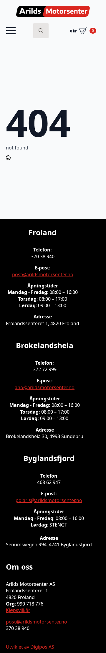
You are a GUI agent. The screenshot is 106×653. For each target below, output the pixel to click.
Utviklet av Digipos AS (30, 647)
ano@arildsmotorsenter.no (44, 387)
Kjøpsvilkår (18, 610)
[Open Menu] (11, 30)
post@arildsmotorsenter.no (42, 274)
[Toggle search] (41, 30)
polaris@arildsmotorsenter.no (49, 500)
